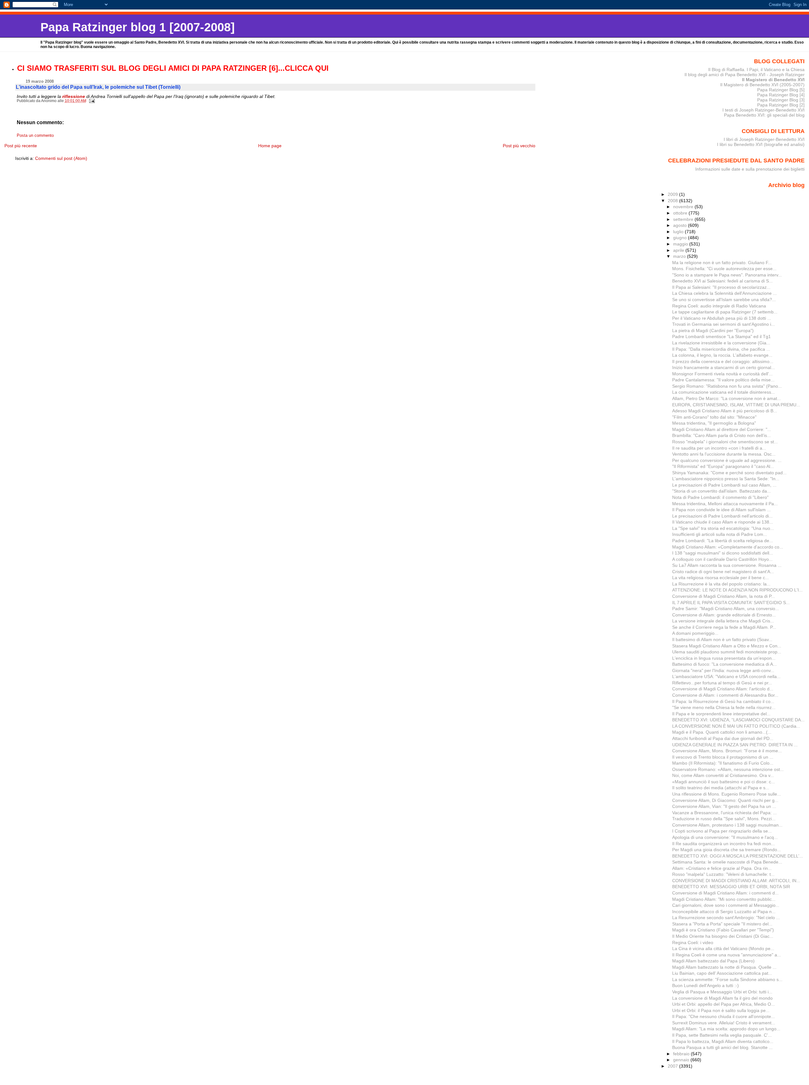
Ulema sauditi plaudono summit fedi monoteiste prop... (726, 651)
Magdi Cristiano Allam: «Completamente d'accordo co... (727, 546)
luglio (679, 231)
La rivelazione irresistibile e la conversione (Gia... (721, 342)
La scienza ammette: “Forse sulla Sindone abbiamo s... (727, 979)
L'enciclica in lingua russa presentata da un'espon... (724, 658)
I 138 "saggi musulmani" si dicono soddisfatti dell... (722, 552)
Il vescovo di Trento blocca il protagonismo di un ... (722, 757)
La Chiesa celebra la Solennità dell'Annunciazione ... (724, 293)
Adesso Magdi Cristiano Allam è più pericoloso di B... (724, 410)
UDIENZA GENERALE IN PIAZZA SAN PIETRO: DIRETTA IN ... (735, 744)
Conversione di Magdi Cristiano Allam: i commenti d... (725, 892)
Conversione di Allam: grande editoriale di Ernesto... (724, 614)
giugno (680, 237)
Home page (270, 145)
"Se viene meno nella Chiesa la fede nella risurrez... (724, 707)
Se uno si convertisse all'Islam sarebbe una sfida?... (724, 299)
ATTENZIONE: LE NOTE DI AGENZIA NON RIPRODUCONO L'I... (737, 589)
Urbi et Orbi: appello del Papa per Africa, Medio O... (723, 1004)
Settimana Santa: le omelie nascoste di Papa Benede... (727, 861)
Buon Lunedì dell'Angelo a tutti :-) (705, 985)
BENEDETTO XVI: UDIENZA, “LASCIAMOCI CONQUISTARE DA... (738, 719)
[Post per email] (91, 101)
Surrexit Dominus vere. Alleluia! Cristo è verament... (723, 1022)
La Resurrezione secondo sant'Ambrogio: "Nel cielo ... (726, 917)
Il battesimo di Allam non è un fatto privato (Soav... (722, 639)
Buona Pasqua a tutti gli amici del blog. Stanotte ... (722, 1047)
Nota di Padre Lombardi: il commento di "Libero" (720, 497)
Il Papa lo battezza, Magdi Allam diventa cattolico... (722, 1041)
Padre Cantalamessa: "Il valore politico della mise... (723, 379)
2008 (673, 200)
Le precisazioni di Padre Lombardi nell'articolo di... (722, 515)
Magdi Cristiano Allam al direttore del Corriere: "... (721, 429)
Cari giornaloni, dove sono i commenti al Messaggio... (725, 905)
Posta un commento (35, 135)
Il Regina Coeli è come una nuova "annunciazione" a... (726, 954)
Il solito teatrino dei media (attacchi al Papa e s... (720, 787)
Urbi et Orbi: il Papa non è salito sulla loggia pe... (720, 1010)
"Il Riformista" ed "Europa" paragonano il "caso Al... (723, 466)
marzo (680, 256)
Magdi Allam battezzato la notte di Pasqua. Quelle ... (724, 967)
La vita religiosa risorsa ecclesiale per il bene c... (720, 577)
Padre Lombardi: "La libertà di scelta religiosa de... (722, 540)
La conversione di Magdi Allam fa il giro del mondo (722, 998)
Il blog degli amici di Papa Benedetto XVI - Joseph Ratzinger (744, 74)
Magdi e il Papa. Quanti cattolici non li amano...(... (721, 732)
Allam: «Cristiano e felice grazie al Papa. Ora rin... (722, 868)
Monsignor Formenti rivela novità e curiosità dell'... (722, 373)
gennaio (681, 1059)
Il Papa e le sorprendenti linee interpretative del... (721, 713)
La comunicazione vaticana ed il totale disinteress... (723, 392)
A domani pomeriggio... (695, 633)
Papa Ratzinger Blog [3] (781, 99)
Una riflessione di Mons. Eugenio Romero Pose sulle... (726, 794)
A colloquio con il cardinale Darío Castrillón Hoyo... (722, 559)
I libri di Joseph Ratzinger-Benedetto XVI (764, 139)
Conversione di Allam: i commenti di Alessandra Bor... (725, 695)
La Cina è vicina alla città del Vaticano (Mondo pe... (723, 948)
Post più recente (20, 145)
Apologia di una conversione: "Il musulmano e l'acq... (725, 837)
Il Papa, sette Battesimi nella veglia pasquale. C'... (722, 1035)
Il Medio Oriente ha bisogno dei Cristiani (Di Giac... (722, 936)
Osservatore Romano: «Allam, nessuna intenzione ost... (728, 769)
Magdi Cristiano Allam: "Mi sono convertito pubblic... (724, 899)
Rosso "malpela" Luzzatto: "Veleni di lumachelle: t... (723, 874)
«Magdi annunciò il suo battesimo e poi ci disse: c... (723, 781)
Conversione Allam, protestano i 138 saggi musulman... (727, 824)
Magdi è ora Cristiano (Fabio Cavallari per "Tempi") (723, 929)
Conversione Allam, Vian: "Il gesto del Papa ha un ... (724, 806)
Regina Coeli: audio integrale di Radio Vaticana (719, 305)
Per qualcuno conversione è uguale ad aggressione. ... (727, 460)
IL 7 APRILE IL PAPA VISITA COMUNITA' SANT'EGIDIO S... (731, 602)
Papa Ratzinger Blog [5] (781, 89)
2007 (673, 1066)
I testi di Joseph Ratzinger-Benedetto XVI (763, 109)
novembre (684, 206)
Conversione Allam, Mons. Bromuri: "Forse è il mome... (727, 750)
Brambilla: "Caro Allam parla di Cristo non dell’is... (721, 435)
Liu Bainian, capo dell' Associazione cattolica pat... (722, 973)
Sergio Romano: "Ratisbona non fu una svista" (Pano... (727, 386)
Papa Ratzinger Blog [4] (781, 94)
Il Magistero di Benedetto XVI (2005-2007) (762, 84)
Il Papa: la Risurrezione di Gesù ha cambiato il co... (723, 701)
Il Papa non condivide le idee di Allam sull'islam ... (721, 509)
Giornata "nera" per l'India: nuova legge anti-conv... (723, 670)
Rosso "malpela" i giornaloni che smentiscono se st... (725, 441)
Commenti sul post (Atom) (61, 158)
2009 (673, 194)
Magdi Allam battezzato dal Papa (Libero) (713, 960)
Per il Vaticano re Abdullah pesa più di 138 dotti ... (721, 318)
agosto (680, 225)
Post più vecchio (519, 145)
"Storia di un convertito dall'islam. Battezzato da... (721, 491)
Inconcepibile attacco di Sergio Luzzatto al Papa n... (724, 911)
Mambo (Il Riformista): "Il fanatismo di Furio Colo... (722, 763)
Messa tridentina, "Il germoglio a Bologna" (714, 423)
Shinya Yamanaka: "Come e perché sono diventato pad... (729, 472)
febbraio (682, 1053)
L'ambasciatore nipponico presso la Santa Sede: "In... (725, 478)
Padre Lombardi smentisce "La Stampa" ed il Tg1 (721, 336)
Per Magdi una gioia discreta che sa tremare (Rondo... (726, 849)
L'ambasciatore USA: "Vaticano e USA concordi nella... (726, 676)
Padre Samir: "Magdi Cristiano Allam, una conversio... (725, 608)
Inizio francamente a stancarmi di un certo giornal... (723, 367)
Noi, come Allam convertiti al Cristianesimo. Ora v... (723, 775)
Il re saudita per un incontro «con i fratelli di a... (719, 448)
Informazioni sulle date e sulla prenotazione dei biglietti (750, 169)
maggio (681, 243)
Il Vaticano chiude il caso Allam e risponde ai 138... (722, 521)
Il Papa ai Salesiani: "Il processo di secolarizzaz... (721, 287)
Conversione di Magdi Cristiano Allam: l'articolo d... (722, 688)
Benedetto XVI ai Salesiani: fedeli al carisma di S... (722, 280)
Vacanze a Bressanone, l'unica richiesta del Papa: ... (724, 812)
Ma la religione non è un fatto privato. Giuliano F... (722, 262)
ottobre (681, 212)
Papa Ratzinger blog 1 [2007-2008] (137, 27)
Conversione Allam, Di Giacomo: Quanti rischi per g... (725, 800)
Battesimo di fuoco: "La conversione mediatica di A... (724, 664)
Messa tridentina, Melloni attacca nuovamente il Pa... (725, 503)
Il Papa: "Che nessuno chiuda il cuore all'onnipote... (723, 1016)
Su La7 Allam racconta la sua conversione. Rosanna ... (727, 565)
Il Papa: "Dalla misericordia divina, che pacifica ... (721, 349)
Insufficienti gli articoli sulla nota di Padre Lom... (719, 534)
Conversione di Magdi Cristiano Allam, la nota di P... (723, 596)
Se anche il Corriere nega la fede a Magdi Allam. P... (724, 627)
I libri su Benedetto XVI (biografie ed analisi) (761, 144)
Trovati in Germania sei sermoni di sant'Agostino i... (723, 324)
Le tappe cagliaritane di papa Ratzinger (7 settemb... (724, 311)
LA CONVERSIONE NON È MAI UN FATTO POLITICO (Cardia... (736, 726)
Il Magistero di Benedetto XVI (773, 79)
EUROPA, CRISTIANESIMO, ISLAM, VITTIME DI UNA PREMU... (736, 404)
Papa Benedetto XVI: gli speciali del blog (764, 115)
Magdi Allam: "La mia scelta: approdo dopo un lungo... (726, 1028)
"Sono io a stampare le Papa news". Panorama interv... (727, 274)
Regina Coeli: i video (692, 942)
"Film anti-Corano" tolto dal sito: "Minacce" (714, 417)
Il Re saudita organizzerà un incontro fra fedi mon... (723, 843)
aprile (679, 250)
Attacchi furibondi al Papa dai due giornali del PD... (722, 738)
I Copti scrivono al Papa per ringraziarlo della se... (722, 830)
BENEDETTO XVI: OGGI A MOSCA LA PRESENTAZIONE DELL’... (737, 855)
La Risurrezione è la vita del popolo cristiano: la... (721, 583)
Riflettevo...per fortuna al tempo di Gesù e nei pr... (722, 682)
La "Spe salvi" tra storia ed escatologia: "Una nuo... (723, 528)
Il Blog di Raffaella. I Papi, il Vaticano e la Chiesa (756, 69)
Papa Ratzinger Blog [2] (781, 104)
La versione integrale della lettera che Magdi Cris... (723, 620)
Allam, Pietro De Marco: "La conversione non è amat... (726, 398)
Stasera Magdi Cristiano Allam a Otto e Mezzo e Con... (726, 645)
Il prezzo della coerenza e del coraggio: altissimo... (722, 361)
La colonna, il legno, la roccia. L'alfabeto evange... (722, 355)
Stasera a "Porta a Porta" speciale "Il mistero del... (722, 923)
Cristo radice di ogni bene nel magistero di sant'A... (723, 571)
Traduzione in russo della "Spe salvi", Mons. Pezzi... (724, 818)
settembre (684, 219)
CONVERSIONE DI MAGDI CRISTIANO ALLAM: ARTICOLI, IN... (736, 880)
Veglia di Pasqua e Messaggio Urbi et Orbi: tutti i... (722, 991)
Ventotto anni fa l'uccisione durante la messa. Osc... (724, 454)
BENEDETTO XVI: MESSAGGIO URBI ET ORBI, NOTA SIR (731, 886)
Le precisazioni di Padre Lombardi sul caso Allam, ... (724, 485)
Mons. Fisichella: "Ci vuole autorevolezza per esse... (724, 268)
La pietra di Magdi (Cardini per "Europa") (713, 330)
